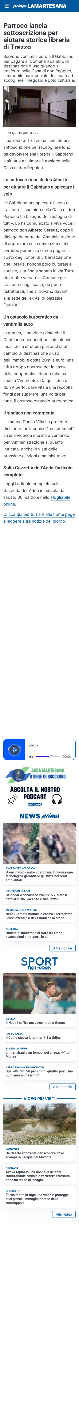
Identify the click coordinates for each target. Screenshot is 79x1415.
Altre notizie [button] (62, 948)
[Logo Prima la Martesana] (39, 6)
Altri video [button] (64, 1214)
